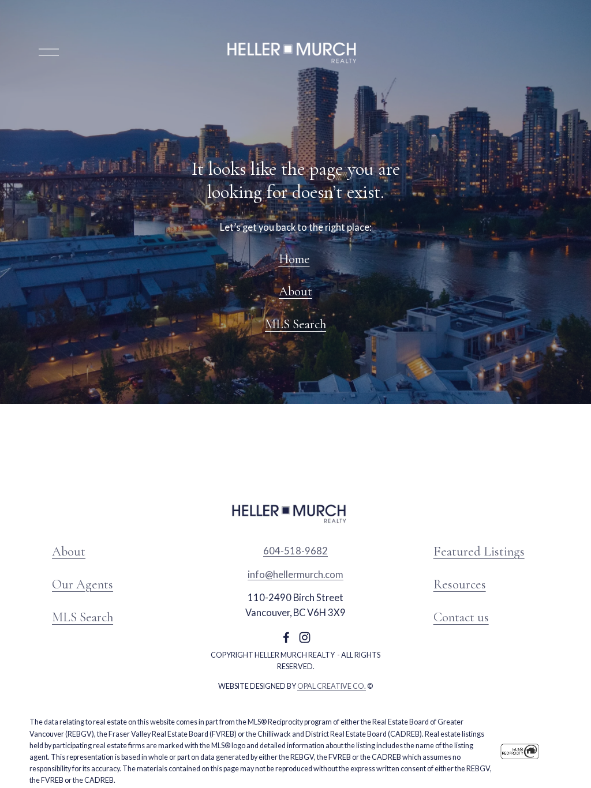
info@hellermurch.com (295, 574)
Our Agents (82, 584)
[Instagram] (305, 637)
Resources (459, 584)
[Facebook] (286, 637)
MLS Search (295, 324)
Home (294, 259)
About (295, 291)
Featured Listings (479, 551)
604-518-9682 (295, 551)
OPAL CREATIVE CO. (331, 686)
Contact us (461, 617)
